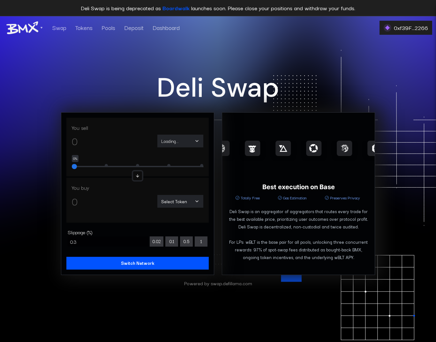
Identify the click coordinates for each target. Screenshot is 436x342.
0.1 (171, 241)
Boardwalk (176, 8)
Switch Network (137, 262)
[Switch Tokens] (137, 176)
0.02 (156, 241)
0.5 (186, 241)
